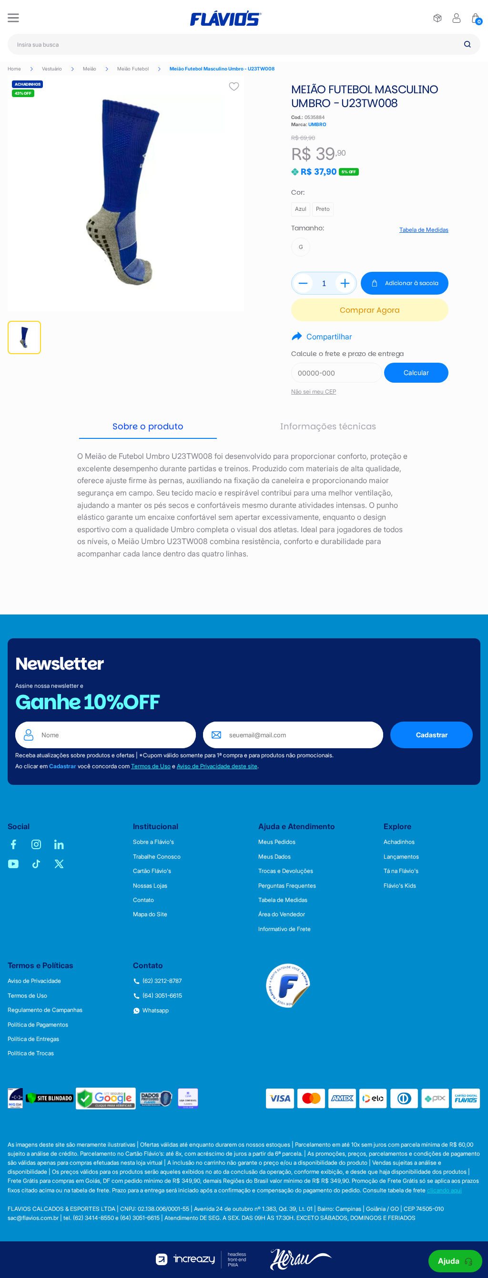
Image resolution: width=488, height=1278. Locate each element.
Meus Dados (274, 856)
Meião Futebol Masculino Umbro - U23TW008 (222, 68)
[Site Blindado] (49, 1098)
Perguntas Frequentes (287, 885)
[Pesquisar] (467, 44)
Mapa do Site (150, 914)
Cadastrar (431, 735)
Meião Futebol (133, 68)
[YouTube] (13, 864)
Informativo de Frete (284, 929)
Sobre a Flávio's (153, 842)
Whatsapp (155, 1010)
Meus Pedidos (276, 842)
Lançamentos (401, 856)
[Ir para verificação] (437, 18)
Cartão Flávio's (152, 871)
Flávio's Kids (400, 885)
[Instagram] (36, 844)
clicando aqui (444, 1190)
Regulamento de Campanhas (45, 1010)
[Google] (106, 1099)
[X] (59, 864)
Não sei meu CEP (313, 391)
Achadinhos (399, 842)
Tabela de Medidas (423, 230)
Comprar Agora (370, 310)
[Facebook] (13, 844)
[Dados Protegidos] (156, 1098)
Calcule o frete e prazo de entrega (347, 354)
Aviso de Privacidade (34, 981)
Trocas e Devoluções (285, 871)
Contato (143, 900)
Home (14, 68)
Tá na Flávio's (401, 871)
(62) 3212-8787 (162, 981)
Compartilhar (329, 336)
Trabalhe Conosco (157, 856)
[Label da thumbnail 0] (24, 337)
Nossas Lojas (150, 885)
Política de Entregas (33, 1039)
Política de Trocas (31, 1053)
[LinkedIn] (59, 844)
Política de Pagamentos (38, 1024)
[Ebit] (15, 1098)
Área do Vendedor (281, 914)
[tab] (148, 427)
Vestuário (52, 68)
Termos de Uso (151, 766)
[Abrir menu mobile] (13, 18)
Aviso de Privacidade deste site (217, 766)
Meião (89, 68)
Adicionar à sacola (411, 283)
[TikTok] (36, 864)
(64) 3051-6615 (162, 995)
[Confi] (188, 1098)
